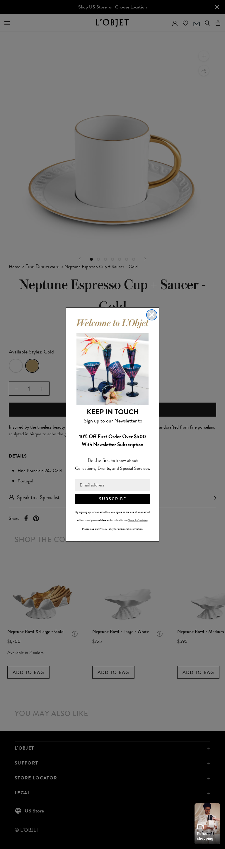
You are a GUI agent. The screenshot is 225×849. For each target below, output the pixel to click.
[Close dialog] (151, 315)
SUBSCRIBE (112, 499)
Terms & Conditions (138, 520)
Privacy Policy (106, 529)
